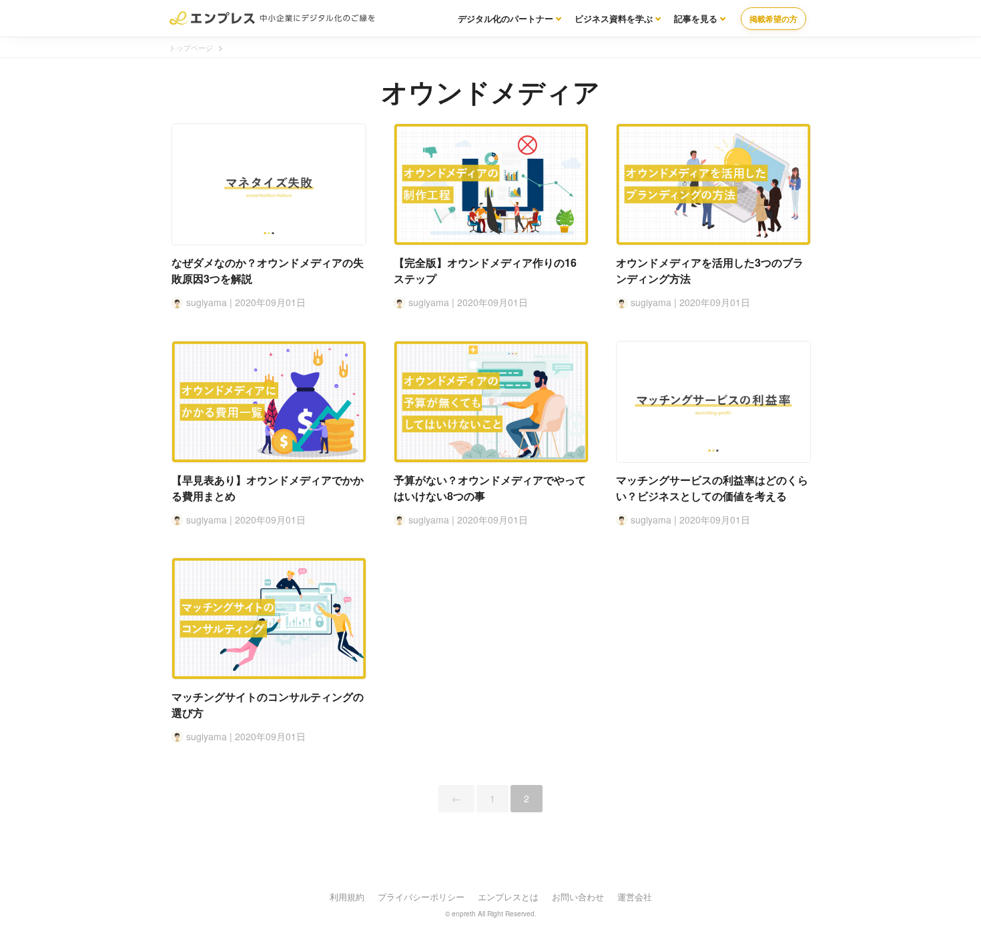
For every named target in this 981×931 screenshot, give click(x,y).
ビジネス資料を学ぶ (614, 18)
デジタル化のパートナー (505, 18)
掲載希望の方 (773, 19)
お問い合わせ (578, 896)
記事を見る (695, 18)
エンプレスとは (508, 896)
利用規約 (347, 896)
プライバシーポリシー (421, 896)
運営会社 (634, 896)
